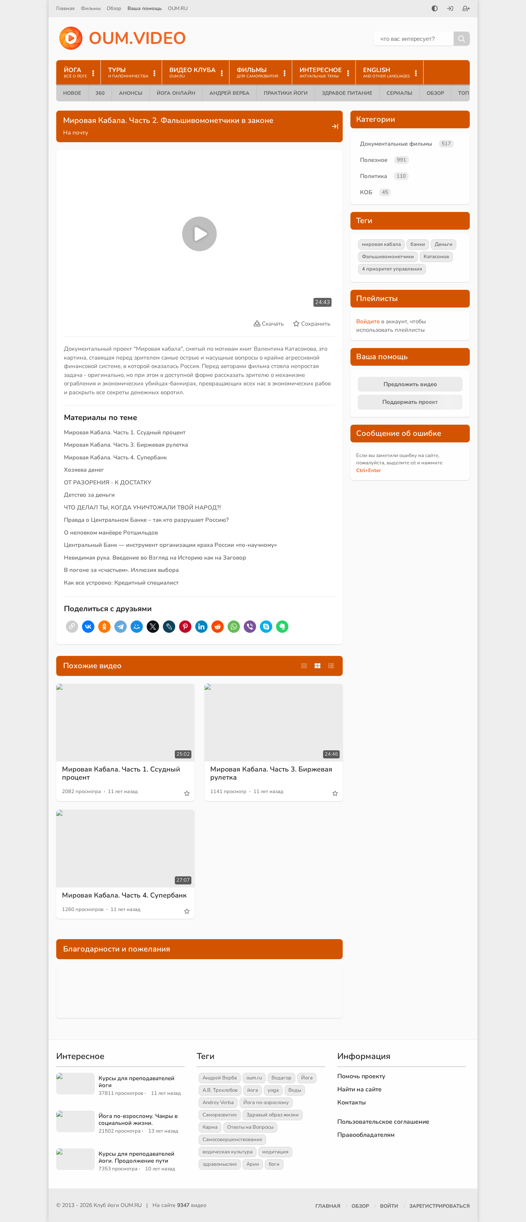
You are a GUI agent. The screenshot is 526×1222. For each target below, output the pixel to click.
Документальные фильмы (396, 144)
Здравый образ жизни (272, 1114)
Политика (373, 176)
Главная (65, 8)
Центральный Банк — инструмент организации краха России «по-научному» (170, 545)
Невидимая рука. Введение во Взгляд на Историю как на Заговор (155, 557)
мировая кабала (381, 244)
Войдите (368, 321)
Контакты (351, 1102)
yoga (273, 1090)
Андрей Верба (229, 93)
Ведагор (281, 1077)
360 (100, 93)
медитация (275, 1151)
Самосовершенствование (232, 1139)
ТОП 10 (467, 93)
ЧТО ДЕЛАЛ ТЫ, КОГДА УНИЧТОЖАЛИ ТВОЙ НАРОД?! (142, 507)
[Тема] (435, 9)
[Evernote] (282, 626)
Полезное (373, 160)
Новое (72, 93)
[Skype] (266, 626)
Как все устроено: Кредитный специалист (121, 583)
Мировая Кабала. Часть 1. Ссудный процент (125, 432)
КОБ (366, 192)
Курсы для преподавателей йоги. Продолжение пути (136, 1157)
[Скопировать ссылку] (72, 626)
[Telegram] (120, 626)
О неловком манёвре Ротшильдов (111, 532)
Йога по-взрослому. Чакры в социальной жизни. (138, 1119)
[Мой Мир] (137, 626)
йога (252, 1090)
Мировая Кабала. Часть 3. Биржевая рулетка (126, 445)
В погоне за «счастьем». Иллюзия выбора (121, 570)
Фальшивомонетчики (388, 256)
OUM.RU (178, 8)
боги (274, 1164)
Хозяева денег (84, 470)
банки (417, 244)
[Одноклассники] (104, 626)
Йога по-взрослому (266, 1102)
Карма (210, 1127)
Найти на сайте (359, 1089)
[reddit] (217, 626)
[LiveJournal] (169, 626)
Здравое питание (347, 93)
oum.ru (254, 1077)
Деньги (443, 244)
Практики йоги (286, 93)
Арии (252, 1164)
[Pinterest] (185, 626)
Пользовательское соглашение (383, 1122)
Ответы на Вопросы (250, 1127)
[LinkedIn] (201, 626)
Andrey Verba (218, 1102)
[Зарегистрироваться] (466, 9)
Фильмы (91, 8)
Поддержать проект (410, 402)
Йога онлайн (176, 93)
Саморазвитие (220, 1114)
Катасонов (436, 256)
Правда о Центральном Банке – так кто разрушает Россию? (146, 520)
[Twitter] (153, 626)
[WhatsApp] (234, 626)
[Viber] (250, 626)
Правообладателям (366, 1135)
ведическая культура (228, 1151)
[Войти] (450, 9)
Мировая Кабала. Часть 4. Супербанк (115, 457)
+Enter (368, 470)
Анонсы (130, 93)
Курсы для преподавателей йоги (136, 1081)
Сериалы (399, 93)
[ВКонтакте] (88, 626)
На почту (75, 132)
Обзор (114, 8)
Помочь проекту (361, 1076)
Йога (307, 1077)
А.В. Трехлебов (220, 1090)
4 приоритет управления (392, 269)
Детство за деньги (89, 495)
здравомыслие (220, 1164)
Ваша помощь (144, 8)
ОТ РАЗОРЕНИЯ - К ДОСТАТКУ (107, 482)
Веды (294, 1090)
